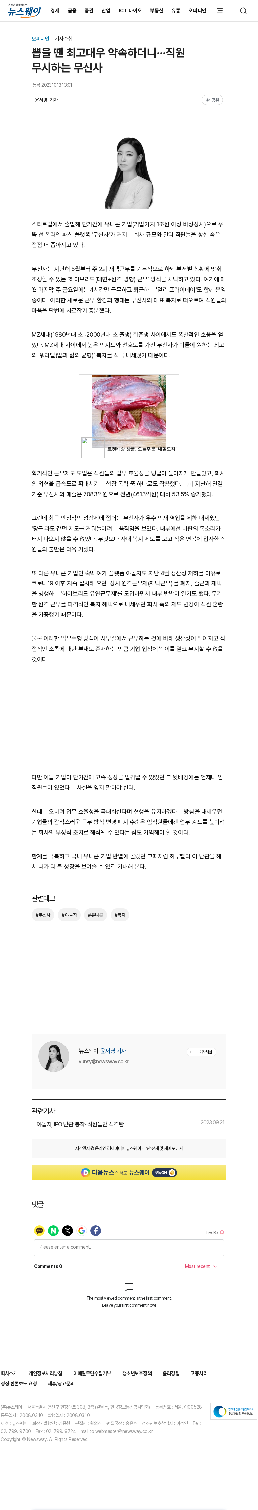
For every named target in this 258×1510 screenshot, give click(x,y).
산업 (106, 11)
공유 (215, 100)
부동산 (157, 11)
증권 (89, 11)
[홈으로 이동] (24, 10)
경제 (55, 11)
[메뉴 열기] (219, 10)
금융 (72, 11)
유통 (176, 11)
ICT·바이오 (130, 11)
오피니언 (197, 11)
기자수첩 (63, 39)
